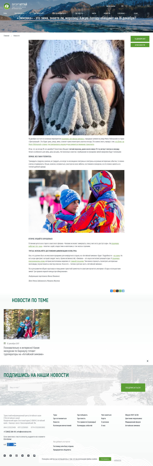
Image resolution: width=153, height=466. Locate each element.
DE (130, 6)
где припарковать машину (57, 144)
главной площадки (77, 261)
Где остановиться (60, 418)
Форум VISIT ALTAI (132, 415)
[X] (117, 291)
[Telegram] (123, 291)
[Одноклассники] (114, 291)
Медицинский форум (133, 422)
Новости (56, 422)
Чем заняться (106, 415)
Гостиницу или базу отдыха (63, 446)
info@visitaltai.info (24, 432)
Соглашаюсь (105, 459)
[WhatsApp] (120, 291)
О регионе (105, 422)
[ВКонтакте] (111, 291)
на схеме (117, 255)
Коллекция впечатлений (62, 425)
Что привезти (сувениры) (86, 422)
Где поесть (81, 418)
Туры (55, 415)
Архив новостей (140, 45)
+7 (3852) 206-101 (10, 432)
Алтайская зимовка (132, 425)
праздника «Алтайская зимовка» (72, 139)
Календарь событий (84, 425)
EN (126, 6)
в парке (44, 144)
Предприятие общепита (62, 450)
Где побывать (82, 415)
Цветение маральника (133, 418)
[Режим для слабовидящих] (139, 6)
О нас (103, 425)
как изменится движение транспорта (81, 144)
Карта (103, 418)
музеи (43, 261)
